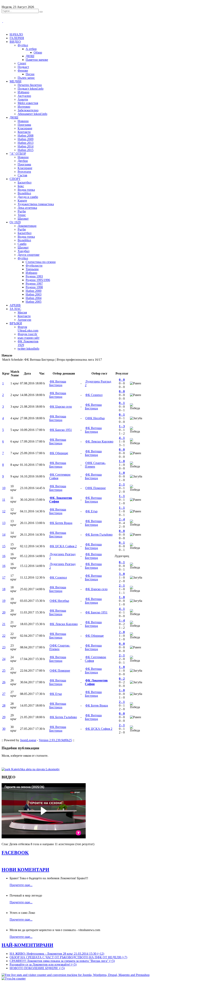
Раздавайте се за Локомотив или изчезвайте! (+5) (43, 964)
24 (3, 659)
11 (3, 499)
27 (3, 694)
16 (3, 556)
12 (3, 511)
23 (3, 647)
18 (3, 589)
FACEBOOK (15, 852)
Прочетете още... (21, 885)
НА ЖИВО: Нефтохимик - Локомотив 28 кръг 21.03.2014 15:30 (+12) (57, 953)
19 (3, 600)
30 (3, 728)
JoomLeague (28, 740)
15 (3, 546)
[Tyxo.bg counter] (14, 978)
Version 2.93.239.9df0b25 (55, 740)
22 (3, 635)
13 (3, 523)
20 (3, 612)
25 (3, 670)
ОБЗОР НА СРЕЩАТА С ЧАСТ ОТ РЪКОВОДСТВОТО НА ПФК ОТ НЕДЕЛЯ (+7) (68, 957)
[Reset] (41, 11)
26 (3, 682)
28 (3, 705)
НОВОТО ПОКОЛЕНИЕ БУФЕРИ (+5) (37, 968)
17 (3, 577)
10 (3, 488)
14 (3, 534)
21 (3, 624)
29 (3, 717)
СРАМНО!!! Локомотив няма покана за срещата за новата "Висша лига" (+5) (62, 961)
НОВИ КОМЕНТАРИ (25, 869)
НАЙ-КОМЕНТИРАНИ (27, 945)
